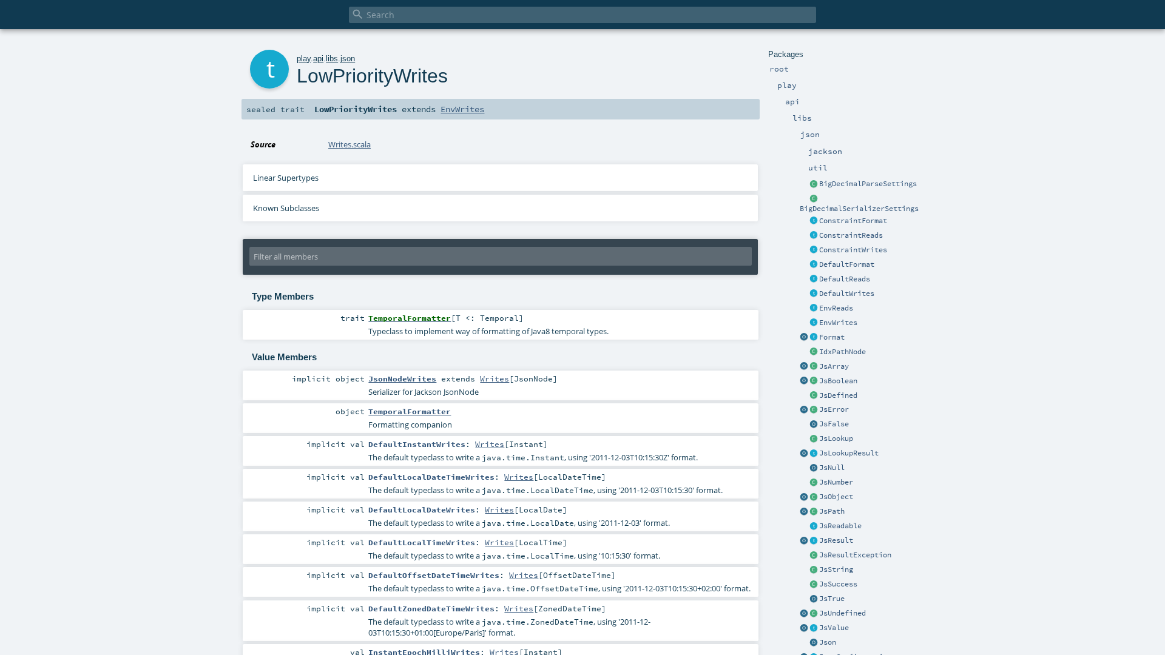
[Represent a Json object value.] (814, 497)
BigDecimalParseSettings (868, 184)
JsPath (832, 511)
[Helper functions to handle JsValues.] (814, 643)
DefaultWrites (846, 293)
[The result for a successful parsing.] (814, 585)
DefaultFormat (846, 264)
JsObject (836, 496)
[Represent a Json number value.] (814, 483)
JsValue (834, 627)
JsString (836, 569)
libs (332, 58)
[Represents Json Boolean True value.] (814, 599)
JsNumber (836, 482)
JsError (834, 409)
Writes (494, 378)
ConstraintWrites (853, 250)
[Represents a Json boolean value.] (814, 381)
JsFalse (834, 424)
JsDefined (838, 395)
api (318, 58)
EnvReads (836, 308)
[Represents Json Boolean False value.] (814, 424)
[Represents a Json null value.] (814, 468)
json (347, 58)
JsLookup (836, 438)
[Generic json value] (814, 628)
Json (827, 642)
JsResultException (855, 555)
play (304, 58)
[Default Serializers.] (814, 294)
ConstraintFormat (853, 221)
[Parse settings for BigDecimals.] (814, 184)
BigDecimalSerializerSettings (859, 208)
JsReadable (840, 526)
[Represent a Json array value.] (814, 367)
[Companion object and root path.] (804, 512)
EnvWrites (838, 322)
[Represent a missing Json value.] (814, 614)
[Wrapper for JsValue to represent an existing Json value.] (814, 396)
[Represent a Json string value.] (814, 570)
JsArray (834, 366)
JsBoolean (838, 381)
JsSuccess (838, 584)
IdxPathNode (842, 352)
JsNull (832, 467)
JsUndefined (842, 613)
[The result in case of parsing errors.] (814, 410)
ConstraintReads (851, 235)
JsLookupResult (849, 453)
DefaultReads (844, 279)
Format (832, 337)
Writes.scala (349, 144)
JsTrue (832, 598)
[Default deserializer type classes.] (814, 279)
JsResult (836, 540)
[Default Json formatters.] (814, 265)
